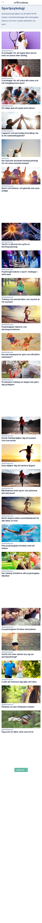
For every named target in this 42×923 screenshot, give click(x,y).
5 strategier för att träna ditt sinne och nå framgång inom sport (20, 81)
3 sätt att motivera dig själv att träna (19, 682)
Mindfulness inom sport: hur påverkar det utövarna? (19, 491)
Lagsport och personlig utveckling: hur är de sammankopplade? (20, 134)
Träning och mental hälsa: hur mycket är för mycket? (21, 300)
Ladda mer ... (21, 770)
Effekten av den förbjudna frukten (18, 707)
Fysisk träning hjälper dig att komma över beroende (19, 439)
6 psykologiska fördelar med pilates (19, 629)
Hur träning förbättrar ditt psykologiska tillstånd (20, 574)
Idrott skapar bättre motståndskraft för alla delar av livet (20, 519)
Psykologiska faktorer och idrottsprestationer (14, 328)
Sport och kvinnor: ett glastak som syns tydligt (21, 189)
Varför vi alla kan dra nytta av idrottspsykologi (16, 245)
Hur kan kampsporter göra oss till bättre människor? (21, 355)
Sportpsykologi (7, 51)
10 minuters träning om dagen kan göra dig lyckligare (20, 383)
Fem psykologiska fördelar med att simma (18, 547)
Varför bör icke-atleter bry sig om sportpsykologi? (18, 655)
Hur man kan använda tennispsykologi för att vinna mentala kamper (20, 161)
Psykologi (5, 158)
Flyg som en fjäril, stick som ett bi (17, 732)
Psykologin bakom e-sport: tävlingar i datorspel (19, 273)
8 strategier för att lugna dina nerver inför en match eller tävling (19, 54)
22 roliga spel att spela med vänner (18, 108)
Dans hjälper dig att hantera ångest (18, 465)
